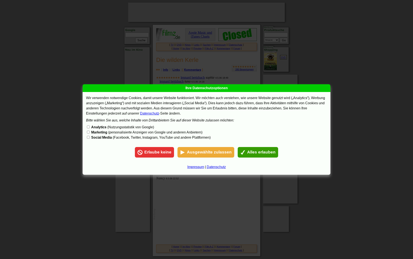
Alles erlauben (261, 152)
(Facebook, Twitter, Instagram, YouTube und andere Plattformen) (151, 137)
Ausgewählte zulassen (209, 152)
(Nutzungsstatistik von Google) (122, 127)
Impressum (195, 167)
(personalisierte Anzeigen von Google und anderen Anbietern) (146, 132)
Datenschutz (149, 113)
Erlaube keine (157, 152)
